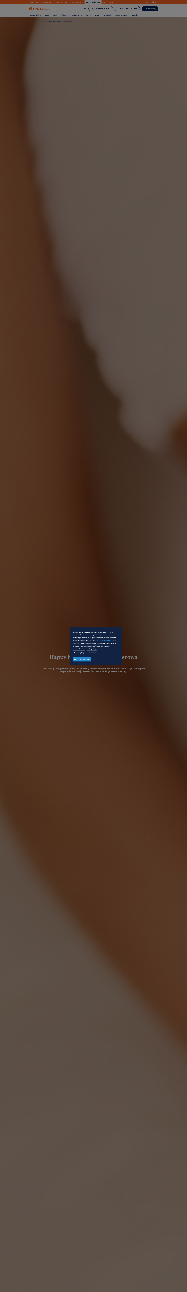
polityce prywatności (103, 640)
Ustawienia (92, 653)
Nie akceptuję (79, 653)
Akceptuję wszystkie (82, 659)
